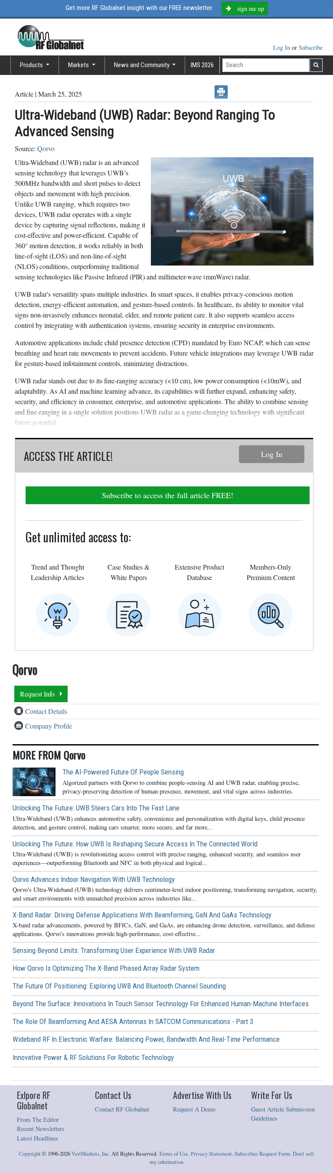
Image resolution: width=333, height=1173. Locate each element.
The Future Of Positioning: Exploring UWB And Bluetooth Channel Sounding (119, 986)
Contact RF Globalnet (122, 1109)
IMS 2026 (202, 65)
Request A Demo (194, 1109)
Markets (79, 65)
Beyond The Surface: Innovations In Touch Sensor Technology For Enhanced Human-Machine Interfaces (161, 1003)
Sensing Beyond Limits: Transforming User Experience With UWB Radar (114, 950)
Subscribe (311, 47)
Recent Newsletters (41, 1128)
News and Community (142, 65)
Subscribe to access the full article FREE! (167, 495)
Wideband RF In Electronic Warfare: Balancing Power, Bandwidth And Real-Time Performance (146, 1039)
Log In (282, 47)
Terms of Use (173, 1153)
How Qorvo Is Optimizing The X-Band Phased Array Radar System (106, 968)
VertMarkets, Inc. (91, 1153)
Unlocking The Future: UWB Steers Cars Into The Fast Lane (96, 808)
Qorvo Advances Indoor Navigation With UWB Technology (94, 879)
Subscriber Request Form (262, 1153)
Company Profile (48, 725)
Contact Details (46, 711)
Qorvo (46, 148)
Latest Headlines (37, 1138)
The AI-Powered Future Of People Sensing (123, 772)
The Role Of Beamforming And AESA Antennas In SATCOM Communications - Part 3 (133, 1021)
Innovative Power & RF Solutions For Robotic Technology (93, 1057)
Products (32, 65)
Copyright (30, 1153)
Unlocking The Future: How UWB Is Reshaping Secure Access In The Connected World (135, 843)
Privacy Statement (211, 1153)
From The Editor (38, 1119)
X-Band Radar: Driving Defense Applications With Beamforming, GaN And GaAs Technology (142, 915)
